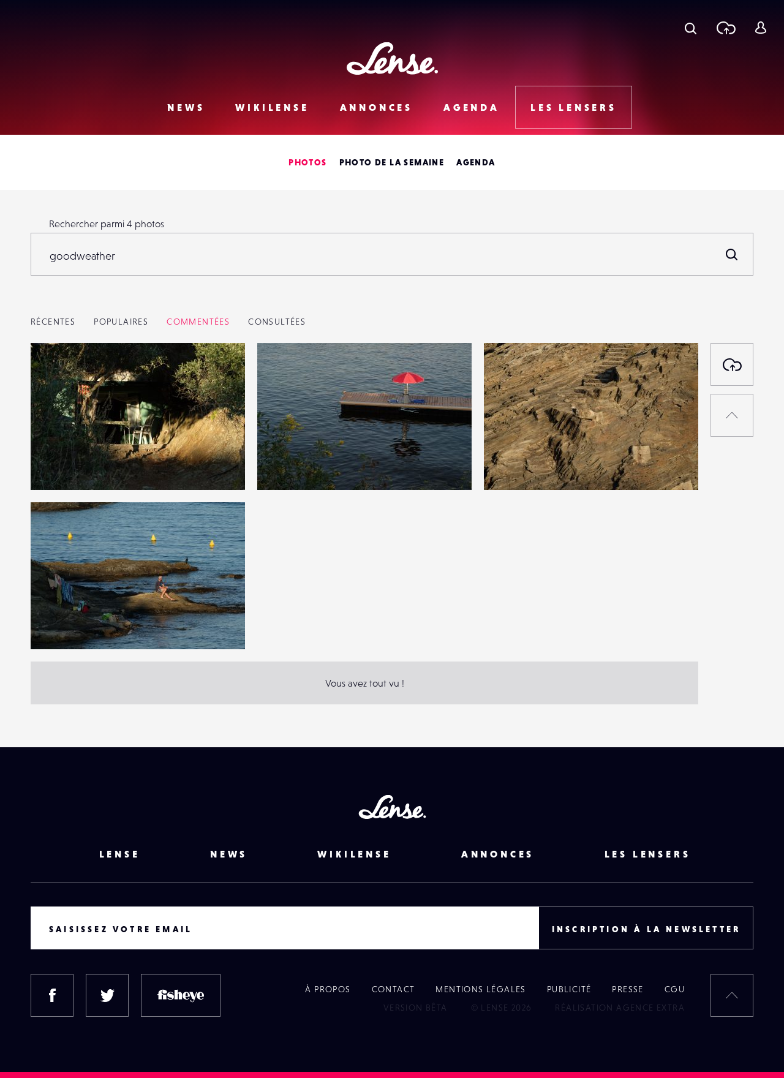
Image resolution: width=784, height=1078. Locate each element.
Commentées (198, 321)
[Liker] (217, 376)
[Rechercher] (731, 254)
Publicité (569, 989)
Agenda (471, 107)
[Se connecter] (760, 27)
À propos (327, 989)
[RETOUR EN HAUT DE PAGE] (731, 415)
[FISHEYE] (181, 995)
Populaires (121, 321)
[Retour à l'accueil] (392, 58)
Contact (393, 989)
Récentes (53, 321)
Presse (627, 989)
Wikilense (272, 107)
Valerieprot (67, 464)
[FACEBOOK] (52, 995)
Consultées (277, 321)
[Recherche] (690, 27)
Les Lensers (573, 107)
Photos (307, 162)
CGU (675, 989)
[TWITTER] (107, 995)
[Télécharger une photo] (725, 27)
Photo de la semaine (392, 162)
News (186, 107)
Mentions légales (480, 989)
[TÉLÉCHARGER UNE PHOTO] (731, 364)
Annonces (376, 107)
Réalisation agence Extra (620, 1007)
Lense (119, 853)
